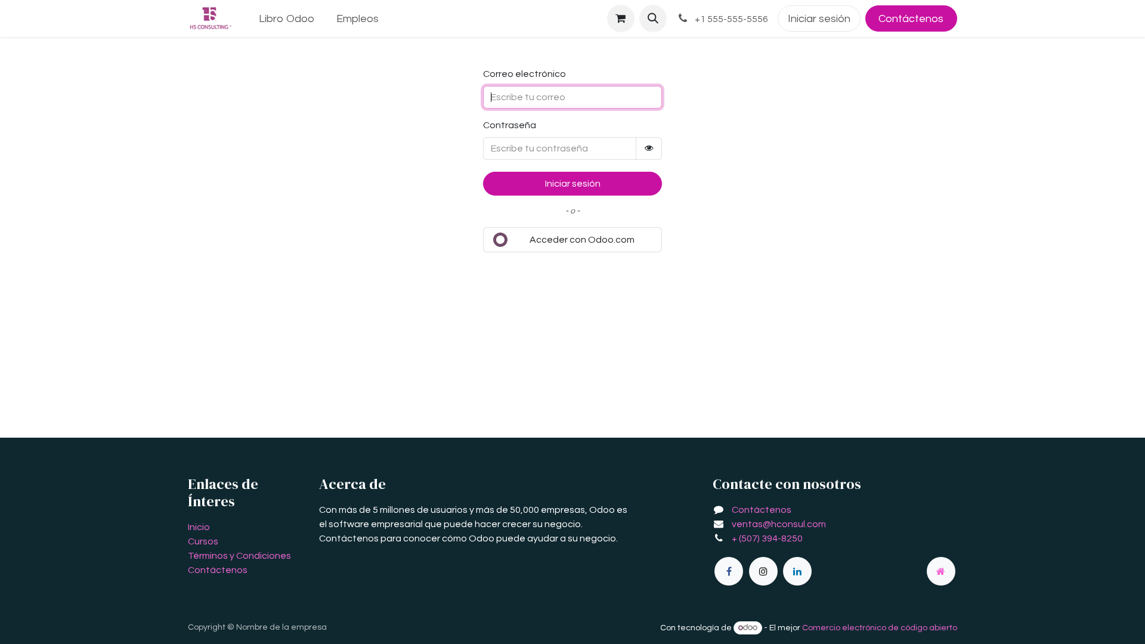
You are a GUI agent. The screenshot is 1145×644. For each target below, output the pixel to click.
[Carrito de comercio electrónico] (621, 18)
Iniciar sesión (819, 18)
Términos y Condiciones (239, 556)
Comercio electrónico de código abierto (879, 628)
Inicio (199, 527)
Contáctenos (910, 18)
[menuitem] (287, 19)
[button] (653, 18)
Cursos (203, 541)
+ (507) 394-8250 (767, 538)
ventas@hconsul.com (779, 524)
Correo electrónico (524, 74)
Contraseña (509, 125)
